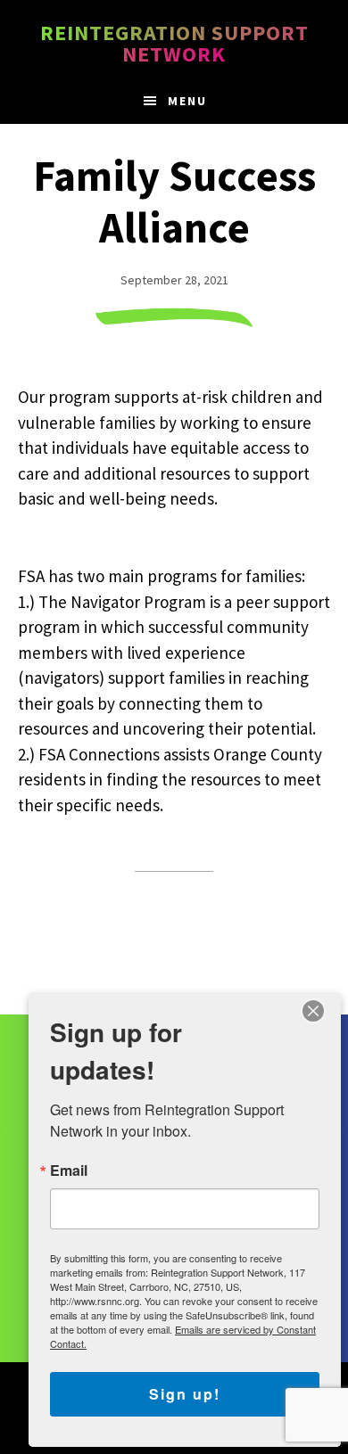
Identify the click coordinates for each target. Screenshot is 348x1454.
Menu (187, 101)
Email (68, 1170)
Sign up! (184, 1394)
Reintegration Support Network (174, 43)
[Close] (313, 1011)
